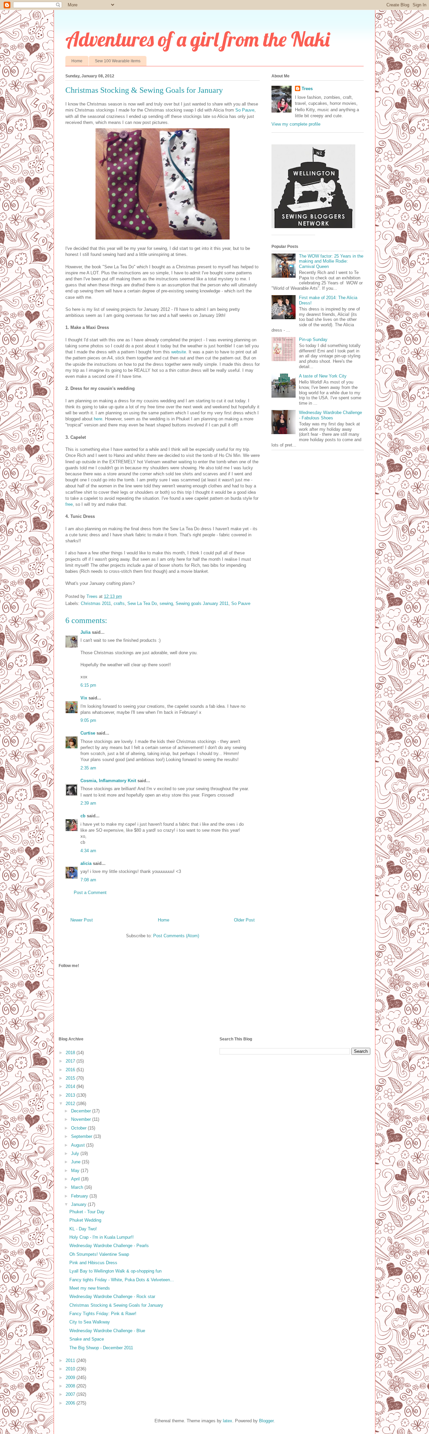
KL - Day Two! (83, 1228)
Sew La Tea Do (142, 603)
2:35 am (88, 767)
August (78, 1145)
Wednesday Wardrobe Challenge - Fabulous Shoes (330, 415)
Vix (83, 697)
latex (227, 1420)
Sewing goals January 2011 (202, 603)
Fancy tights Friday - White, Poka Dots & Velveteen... (121, 1279)
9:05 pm (88, 720)
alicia (85, 863)
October (79, 1128)
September (82, 1136)
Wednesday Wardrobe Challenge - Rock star (112, 1296)
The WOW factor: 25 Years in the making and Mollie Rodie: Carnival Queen (331, 261)
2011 (71, 1360)
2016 (71, 1069)
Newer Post (81, 920)
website (178, 351)
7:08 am (88, 879)
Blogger (266, 1420)
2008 (71, 1385)
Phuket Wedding (85, 1220)
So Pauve (244, 110)
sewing (166, 603)
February (80, 1196)
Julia (85, 632)
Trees (307, 88)
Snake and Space (86, 1339)
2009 (71, 1377)
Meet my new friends (89, 1288)
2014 (71, 1086)
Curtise (87, 733)
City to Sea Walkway (89, 1321)
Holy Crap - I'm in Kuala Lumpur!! (101, 1237)
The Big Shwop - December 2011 (101, 1347)
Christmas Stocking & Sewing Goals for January (116, 1305)
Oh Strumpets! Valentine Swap (99, 1254)
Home (76, 61)
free (69, 504)
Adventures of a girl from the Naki (197, 39)
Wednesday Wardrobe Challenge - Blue (107, 1330)
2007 (71, 1394)
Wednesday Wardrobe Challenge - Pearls (109, 1245)
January (79, 1204)
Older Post (244, 920)
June (76, 1161)
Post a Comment (90, 892)
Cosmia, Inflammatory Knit (108, 780)
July (75, 1153)
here (97, 418)
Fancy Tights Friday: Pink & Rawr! (102, 1313)
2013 (71, 1095)
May (76, 1170)
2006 (71, 1403)
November (81, 1119)
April (76, 1178)
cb (82, 815)
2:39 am (88, 803)
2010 (71, 1368)
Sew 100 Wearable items (117, 61)
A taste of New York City (323, 376)
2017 (71, 1061)
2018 (71, 1052)
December (81, 1110)
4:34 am (88, 850)
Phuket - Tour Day (87, 1211)
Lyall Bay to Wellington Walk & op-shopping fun (115, 1271)
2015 (71, 1078)
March (77, 1187)
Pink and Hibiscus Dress (93, 1262)
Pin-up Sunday (313, 339)
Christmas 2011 (96, 603)
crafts (119, 603)
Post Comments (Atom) (176, 935)
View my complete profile (295, 124)
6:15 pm (88, 685)
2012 (71, 1103)
